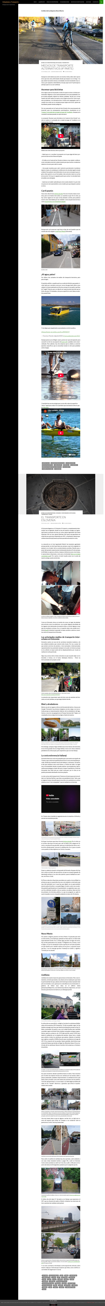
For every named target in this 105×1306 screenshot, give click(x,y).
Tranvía (45, 1287)
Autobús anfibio (70, 463)
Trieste (55, 1287)
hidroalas (45, 407)
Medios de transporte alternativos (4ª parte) (57, 67)
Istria (44, 1279)
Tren (50, 1287)
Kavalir (66, 1279)
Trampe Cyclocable (48, 468)
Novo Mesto (66, 466)
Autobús (45, 1275)
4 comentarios (68, 71)
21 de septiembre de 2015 (71, 336)
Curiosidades (65, 513)
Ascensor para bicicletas (57, 463)
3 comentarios (67, 523)
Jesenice (60, 1279)
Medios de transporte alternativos (52, 466)
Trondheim (58, 468)
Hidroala (66, 465)
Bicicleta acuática (47, 465)
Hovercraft (74, 465)
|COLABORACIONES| (64, 1)
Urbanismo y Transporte (10, 2)
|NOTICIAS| (88, 1)
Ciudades (58, 513)
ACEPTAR (53, 1304)
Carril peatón (58, 465)
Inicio (35, 1)
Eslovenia (64, 1277)
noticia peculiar (58, 193)
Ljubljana (52, 1281)
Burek (66, 1275)
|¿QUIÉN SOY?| (42, 1)
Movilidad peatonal (48, 1283)
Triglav (62, 1287)
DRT (59, 1277)
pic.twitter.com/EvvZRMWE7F (60, 332)
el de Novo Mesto (60, 231)
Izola (54, 1279)
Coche (53, 1277)
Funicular (71, 1277)
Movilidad (59, 62)
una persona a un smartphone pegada (55, 201)
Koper (72, 1279)
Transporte (65, 62)
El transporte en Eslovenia (53, 519)
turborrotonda (67, 841)
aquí (46, 630)
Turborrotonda (70, 1287)
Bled (61, 1275)
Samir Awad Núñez (57, 71)
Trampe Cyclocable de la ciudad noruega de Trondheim (57, 112)
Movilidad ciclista (62, 1281)
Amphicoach (46, 463)
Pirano (60, 1285)
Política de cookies (90, 1302)
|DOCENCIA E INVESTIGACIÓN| (77, 1)
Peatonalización (47, 1285)
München (58, 1283)
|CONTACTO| (95, 1)
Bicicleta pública (54, 1275)
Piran (55, 1285)
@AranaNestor (45, 332)
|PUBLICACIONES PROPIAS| (52, 1)
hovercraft (64, 342)
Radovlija (67, 1285)
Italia (49, 1279)
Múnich (64, 1283)
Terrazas (74, 1285)
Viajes (50, 514)
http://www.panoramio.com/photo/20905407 (50, 694)
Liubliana (45, 1281)
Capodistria (73, 1275)
